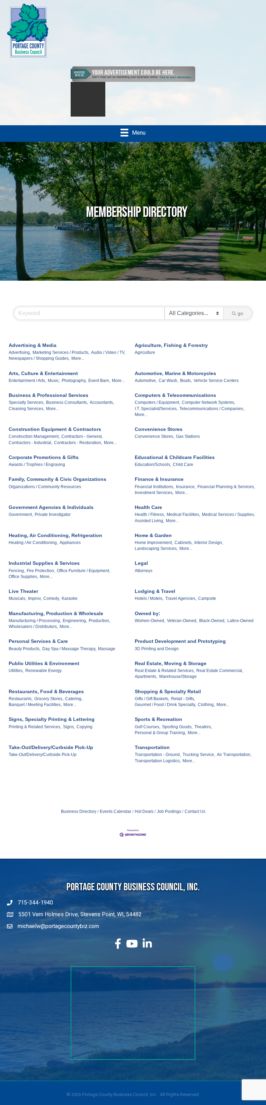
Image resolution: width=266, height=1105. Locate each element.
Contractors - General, (82, 443)
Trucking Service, (199, 761)
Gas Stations (188, 443)
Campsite (207, 605)
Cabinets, (184, 549)
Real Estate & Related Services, (165, 677)
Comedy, (51, 605)
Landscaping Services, (156, 555)
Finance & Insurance (159, 486)
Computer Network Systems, (208, 409)
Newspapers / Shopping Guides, (39, 365)
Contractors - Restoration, (78, 449)
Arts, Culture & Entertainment (43, 380)
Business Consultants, (67, 409)
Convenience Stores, (154, 443)
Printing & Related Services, (35, 733)
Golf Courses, (147, 733)
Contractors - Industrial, (30, 449)
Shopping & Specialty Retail (168, 698)
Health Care (148, 514)
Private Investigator (53, 521)
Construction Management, (34, 443)
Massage (106, 655)
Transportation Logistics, (158, 767)
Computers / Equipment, (157, 409)
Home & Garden (153, 542)
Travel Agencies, (180, 605)
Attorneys (143, 577)
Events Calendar (115, 818)
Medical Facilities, (183, 521)
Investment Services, (154, 499)
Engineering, (75, 627)
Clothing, (206, 711)
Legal (141, 570)
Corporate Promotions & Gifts (44, 464)
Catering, (73, 705)
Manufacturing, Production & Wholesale (56, 620)
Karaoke (70, 605)
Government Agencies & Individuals (51, 514)
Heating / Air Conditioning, (33, 549)
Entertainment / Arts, (27, 387)
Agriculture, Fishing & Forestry (171, 352)
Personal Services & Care (38, 648)
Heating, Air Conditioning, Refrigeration (55, 542)
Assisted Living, (149, 527)
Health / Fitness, (150, 521)
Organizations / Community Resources (45, 493)
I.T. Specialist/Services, (156, 415)
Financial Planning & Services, (226, 493)
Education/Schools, (153, 471)
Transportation (152, 754)
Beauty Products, (25, 655)
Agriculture (145, 359)
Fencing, (17, 577)
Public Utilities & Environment (44, 670)
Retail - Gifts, (183, 705)
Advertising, (20, 359)
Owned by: (147, 620)
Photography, (74, 387)
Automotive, (146, 387)
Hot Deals (144, 818)
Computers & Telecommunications (175, 402)
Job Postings (169, 818)
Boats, (186, 387)
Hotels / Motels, (149, 605)
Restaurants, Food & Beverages (46, 698)
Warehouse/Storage (178, 683)
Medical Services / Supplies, (228, 521)
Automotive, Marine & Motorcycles (175, 380)
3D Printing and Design (157, 655)
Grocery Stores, (48, 705)
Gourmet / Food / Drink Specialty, (165, 711)
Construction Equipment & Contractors (55, 436)
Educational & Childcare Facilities (175, 464)
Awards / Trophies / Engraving (37, 471)
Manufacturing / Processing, (35, 627)
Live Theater (23, 598)
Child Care (183, 471)
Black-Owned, (212, 627)
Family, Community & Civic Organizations (57, 486)
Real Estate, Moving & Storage (170, 670)
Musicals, (17, 605)
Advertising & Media (32, 352)
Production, (99, 627)
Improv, (35, 605)
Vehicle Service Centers (216, 387)
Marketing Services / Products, (61, 359)
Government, (21, 521)
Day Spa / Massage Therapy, (69, 655)
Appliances (70, 549)
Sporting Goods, (177, 733)
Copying (84, 733)
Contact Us (195, 818)
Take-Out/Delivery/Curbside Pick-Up (51, 754)
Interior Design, (208, 549)
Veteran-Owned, (182, 627)
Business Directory (78, 818)
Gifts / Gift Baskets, (152, 705)
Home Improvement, (154, 549)
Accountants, (102, 409)
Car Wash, (168, 387)
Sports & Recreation (158, 726)
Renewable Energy (43, 677)
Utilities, (16, 677)
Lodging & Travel (155, 598)
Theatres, (203, 733)
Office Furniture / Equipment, (83, 577)
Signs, (69, 733)
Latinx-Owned (240, 627)
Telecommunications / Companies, (211, 415)
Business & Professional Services (48, 402)
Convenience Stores (159, 436)
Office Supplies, (23, 583)
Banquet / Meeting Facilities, (35, 711)
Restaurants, (21, 705)
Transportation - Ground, (158, 761)
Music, (54, 387)
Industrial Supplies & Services (44, 570)
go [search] (240, 320)
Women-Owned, (150, 627)
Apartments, (146, 683)
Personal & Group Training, (160, 739)
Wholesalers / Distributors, (33, 633)
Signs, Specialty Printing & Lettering (52, 726)
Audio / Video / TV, (108, 359)
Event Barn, (99, 387)
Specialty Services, (26, 409)
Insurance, (186, 493)
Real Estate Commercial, (219, 677)
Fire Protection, (41, 577)
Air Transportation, (234, 761)
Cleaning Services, (26, 415)
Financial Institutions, (154, 493)
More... (77, 365)
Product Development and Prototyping (180, 648)
